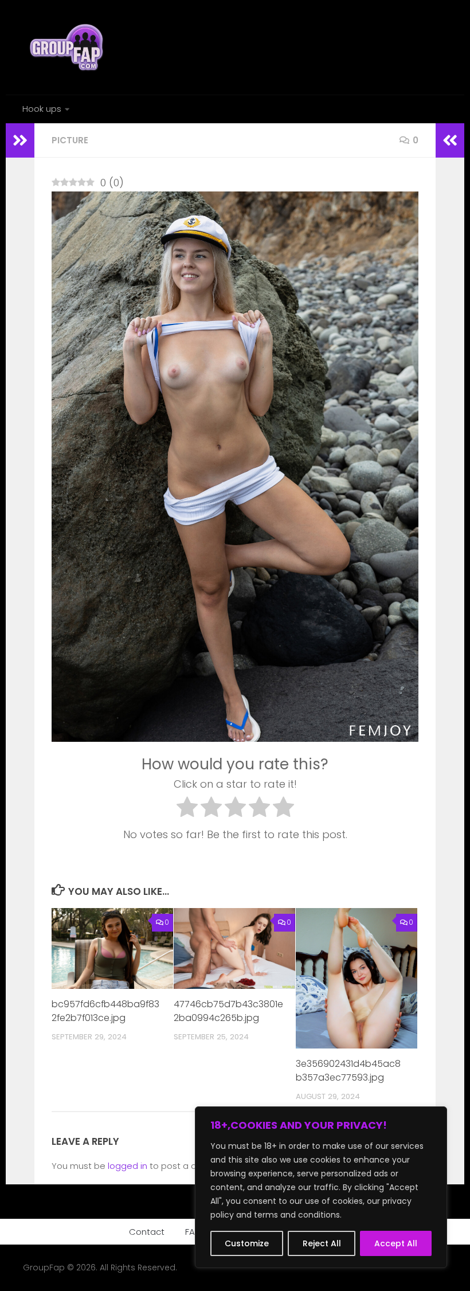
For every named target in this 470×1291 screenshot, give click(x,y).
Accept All (395, 1243)
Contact (146, 1232)
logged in (127, 1166)
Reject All (322, 1243)
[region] (321, 1187)
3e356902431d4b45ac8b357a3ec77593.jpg (348, 1070)
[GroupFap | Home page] (67, 47)
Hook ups (41, 109)
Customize (247, 1243)
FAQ (193, 1232)
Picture (70, 140)
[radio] (187, 809)
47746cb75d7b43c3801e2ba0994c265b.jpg (228, 1010)
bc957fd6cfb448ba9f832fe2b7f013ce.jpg (105, 1010)
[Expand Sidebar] (20, 140)
